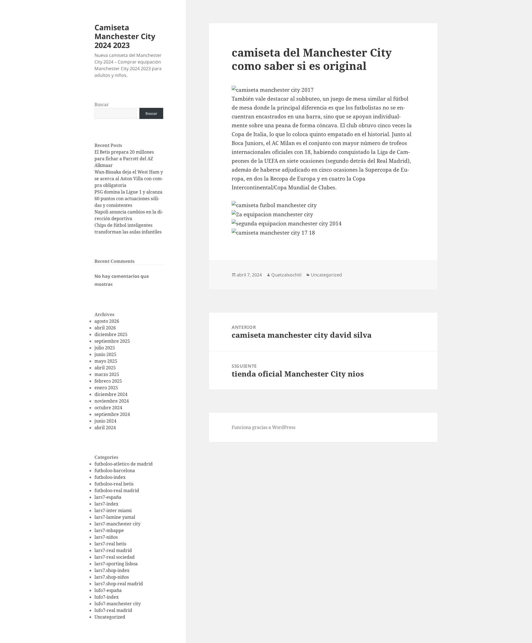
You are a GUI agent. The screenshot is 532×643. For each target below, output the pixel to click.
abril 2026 (105, 328)
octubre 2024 (108, 408)
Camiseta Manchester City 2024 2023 (124, 36)
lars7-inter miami (113, 510)
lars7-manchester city (117, 524)
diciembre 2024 (110, 394)
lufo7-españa (108, 590)
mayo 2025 (105, 361)
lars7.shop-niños (111, 577)
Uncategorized (109, 617)
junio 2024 (105, 421)
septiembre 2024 (112, 414)
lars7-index (106, 504)
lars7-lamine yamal (114, 517)
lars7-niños (106, 537)
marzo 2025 (106, 374)
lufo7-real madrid (113, 610)
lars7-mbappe (109, 530)
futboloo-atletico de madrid (123, 464)
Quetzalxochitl (286, 275)
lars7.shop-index (111, 570)
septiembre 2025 (112, 341)
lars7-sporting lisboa (116, 564)
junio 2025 (105, 354)
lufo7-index (106, 597)
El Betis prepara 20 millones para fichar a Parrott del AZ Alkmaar (124, 158)
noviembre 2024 (111, 401)
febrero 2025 (108, 381)
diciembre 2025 (110, 334)
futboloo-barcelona (114, 470)
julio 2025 (104, 348)
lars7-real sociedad (114, 557)
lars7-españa (107, 497)
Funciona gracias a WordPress (263, 427)
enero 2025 (106, 388)
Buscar (101, 104)
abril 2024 (105, 428)
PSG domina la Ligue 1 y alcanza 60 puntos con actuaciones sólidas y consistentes (128, 198)
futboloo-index (110, 477)
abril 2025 (105, 368)
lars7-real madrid (113, 550)
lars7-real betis (110, 544)
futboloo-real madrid (116, 490)
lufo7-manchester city (117, 604)
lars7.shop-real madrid (118, 584)
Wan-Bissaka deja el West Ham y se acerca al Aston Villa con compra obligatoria (128, 178)
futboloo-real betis (114, 484)
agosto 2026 (106, 321)
